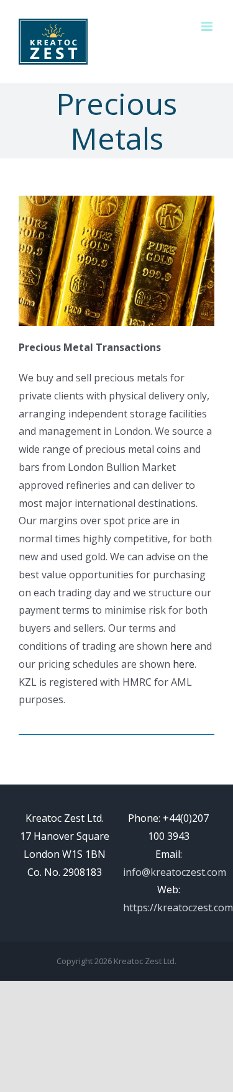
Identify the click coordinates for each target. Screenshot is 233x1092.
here (181, 646)
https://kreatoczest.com (178, 907)
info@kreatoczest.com (174, 872)
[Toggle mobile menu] (207, 26)
